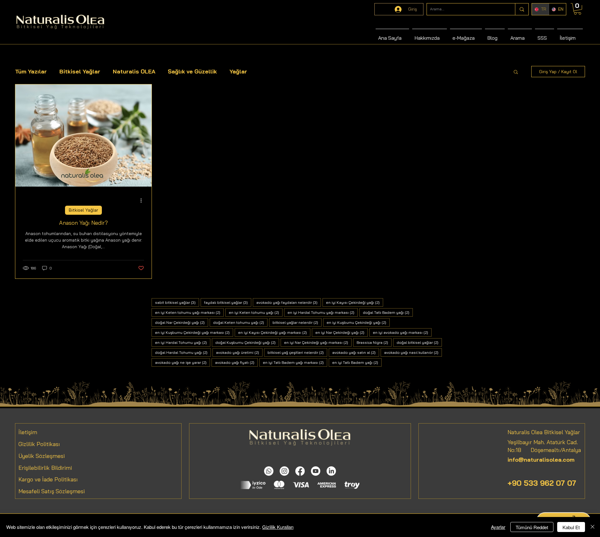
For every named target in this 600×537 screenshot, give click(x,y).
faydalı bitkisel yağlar (227, 302)
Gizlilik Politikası (39, 444)
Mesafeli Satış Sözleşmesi (51, 491)
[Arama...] (521, 9)
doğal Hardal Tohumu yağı (183, 352)
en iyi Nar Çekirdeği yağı (341, 332)
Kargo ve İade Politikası (48, 479)
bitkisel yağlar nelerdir (297, 322)
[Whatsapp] (268, 471)
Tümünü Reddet (532, 527)
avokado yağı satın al (355, 352)
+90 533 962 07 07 (542, 483)
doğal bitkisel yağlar (419, 342)
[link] (577, 9)
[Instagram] (284, 471)
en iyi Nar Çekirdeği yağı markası (318, 342)
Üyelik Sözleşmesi (41, 455)
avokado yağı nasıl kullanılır (413, 352)
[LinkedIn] (331, 471)
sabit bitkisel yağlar (177, 302)
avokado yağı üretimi (239, 352)
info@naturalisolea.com (541, 459)
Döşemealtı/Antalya (551, 450)
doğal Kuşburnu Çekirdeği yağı (247, 342)
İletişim (27, 432)
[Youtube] (315, 471)
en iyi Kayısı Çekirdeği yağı (354, 302)
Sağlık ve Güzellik (192, 71)
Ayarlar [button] (498, 527)
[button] (516, 72)
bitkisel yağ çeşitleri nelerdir (297, 352)
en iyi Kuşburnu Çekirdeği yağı (358, 322)
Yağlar (238, 71)
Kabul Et (571, 527)
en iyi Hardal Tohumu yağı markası (323, 312)
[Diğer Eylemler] (143, 200)
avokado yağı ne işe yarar (182, 362)
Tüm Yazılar (31, 71)
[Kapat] (592, 527)
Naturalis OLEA (134, 71)
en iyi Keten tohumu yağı (255, 312)
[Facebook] (300, 471)
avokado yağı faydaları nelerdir (288, 302)
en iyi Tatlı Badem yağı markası (295, 362)
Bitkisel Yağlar (79, 71)
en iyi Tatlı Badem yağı (357, 362)
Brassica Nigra (374, 342)
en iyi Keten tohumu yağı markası (189, 312)
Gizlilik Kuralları (277, 527)
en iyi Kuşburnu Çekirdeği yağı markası (194, 332)
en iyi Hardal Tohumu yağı (182, 342)
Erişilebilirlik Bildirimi (45, 467)
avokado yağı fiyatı (236, 362)
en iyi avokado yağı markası (402, 332)
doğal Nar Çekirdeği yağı (181, 322)
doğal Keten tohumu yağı (240, 322)
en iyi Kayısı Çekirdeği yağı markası (274, 332)
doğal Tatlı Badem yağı (388, 312)
